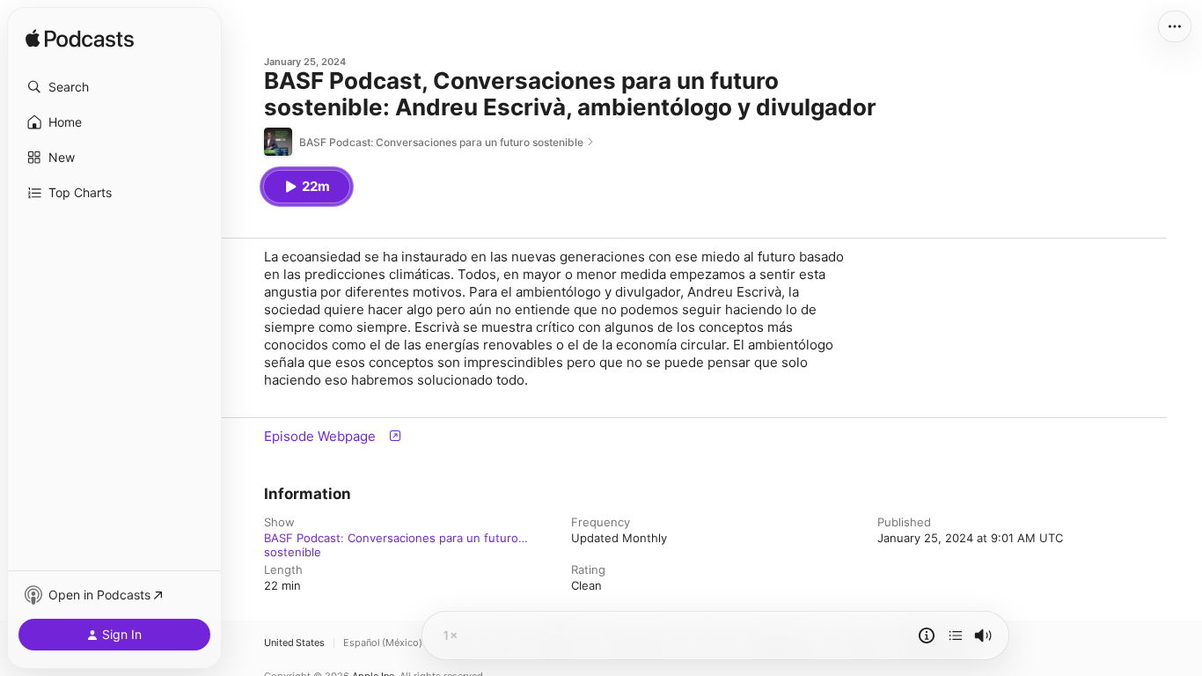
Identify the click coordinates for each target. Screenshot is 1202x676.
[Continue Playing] (955, 635)
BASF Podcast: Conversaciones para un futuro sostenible (391, 538)
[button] (114, 87)
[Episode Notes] (926, 635)
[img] (80, 39)
